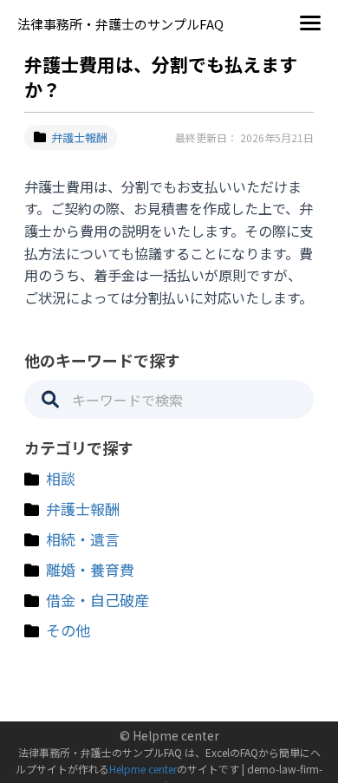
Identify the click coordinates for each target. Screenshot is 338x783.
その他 (68, 630)
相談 (60, 478)
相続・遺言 (83, 539)
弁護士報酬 (79, 137)
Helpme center (143, 768)
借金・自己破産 (97, 599)
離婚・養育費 (90, 569)
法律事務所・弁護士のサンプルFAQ (120, 24)
